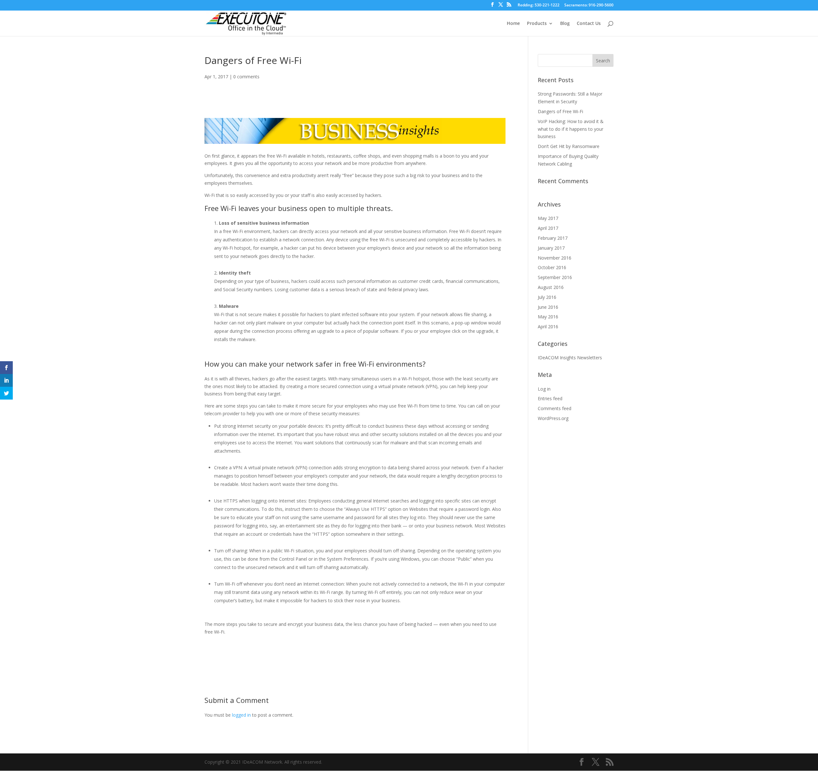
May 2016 (548, 317)
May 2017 (548, 218)
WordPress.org (553, 418)
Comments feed (554, 408)
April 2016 (548, 326)
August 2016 (551, 287)
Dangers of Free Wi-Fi (560, 111)
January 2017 (551, 248)
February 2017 (552, 238)
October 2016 (552, 267)
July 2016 (547, 297)
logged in (241, 715)
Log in (544, 389)
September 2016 (555, 277)
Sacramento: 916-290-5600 (589, 5)
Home (513, 23)
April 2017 (548, 228)
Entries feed (550, 398)
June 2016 (548, 307)
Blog (565, 23)
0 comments (246, 77)
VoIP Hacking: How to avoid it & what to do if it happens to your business (571, 129)
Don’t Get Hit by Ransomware (568, 146)
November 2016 (554, 258)
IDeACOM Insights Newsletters (570, 357)
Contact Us (589, 23)
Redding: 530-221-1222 (538, 5)
